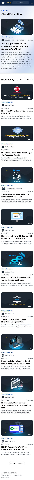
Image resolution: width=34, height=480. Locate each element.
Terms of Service (6, 475)
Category (4, 11)
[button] (20, 2)
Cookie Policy (5, 477)
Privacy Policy (18, 475)
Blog (9, 3)
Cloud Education (7, 37)
